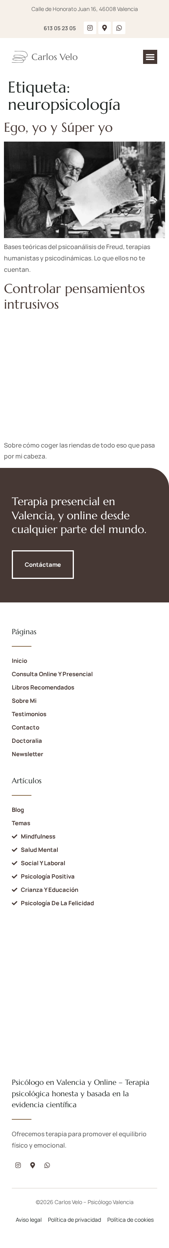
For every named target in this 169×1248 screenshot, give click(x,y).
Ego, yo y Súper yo (58, 127)
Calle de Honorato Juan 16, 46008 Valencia (84, 9)
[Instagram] (90, 28)
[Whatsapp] (119, 28)
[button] (150, 57)
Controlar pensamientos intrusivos (74, 296)
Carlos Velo (54, 56)
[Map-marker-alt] (104, 28)
